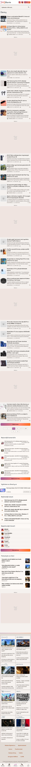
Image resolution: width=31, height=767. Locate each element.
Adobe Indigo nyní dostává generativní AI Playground (18, 165)
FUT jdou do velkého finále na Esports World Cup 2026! (7, 660)
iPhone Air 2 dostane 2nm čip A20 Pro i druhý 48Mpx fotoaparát (18, 322)
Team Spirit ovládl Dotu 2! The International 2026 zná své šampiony (11, 578)
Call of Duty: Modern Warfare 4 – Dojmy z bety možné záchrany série (22, 686)
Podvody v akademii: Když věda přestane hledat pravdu (7, 687)
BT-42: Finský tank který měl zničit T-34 (22, 713)
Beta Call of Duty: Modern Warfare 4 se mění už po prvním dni (12, 572)
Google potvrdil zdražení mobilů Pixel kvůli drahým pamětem (17, 361)
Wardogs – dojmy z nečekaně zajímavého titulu (22, 681)
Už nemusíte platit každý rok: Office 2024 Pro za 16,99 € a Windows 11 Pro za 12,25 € (18, 186)
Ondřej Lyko (9, 87)
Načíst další (15, 424)
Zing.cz (3, 574)
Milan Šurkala (10, 23)
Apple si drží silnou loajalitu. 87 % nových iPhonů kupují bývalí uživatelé (18, 196)
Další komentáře (15, 478)
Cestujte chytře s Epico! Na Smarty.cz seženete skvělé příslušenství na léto (18, 405)
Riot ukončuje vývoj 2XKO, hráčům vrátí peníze (7, 713)
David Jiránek (9, 77)
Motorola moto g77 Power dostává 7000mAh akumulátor (17, 342)
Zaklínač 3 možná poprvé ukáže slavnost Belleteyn (6, 734)
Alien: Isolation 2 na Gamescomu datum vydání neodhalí (12, 584)
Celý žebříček (15, 550)
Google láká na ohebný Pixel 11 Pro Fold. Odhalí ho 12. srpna (18, 259)
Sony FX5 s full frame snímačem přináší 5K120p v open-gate (18, 352)
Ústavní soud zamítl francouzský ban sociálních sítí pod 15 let (22, 729)
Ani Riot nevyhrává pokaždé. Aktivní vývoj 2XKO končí (22, 658)
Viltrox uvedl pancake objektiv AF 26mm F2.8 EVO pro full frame (18, 279)
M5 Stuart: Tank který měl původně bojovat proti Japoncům (21, 704)
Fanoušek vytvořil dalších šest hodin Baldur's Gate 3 (11, 560)
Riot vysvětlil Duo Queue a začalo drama (7, 703)
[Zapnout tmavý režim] (22, 2)
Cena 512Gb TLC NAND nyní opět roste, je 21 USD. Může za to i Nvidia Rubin (22, 735)
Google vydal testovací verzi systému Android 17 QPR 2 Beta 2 (18, 240)
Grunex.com (4, 568)
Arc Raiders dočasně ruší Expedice (7, 738)
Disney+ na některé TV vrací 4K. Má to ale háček (22, 740)
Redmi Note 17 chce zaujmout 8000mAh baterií (18, 332)
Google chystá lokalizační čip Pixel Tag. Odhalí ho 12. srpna (18, 175)
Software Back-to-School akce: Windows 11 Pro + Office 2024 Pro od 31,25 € (17, 28)
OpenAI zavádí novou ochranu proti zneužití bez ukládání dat (8, 676)
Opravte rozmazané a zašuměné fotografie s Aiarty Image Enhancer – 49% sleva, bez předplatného (17, 112)
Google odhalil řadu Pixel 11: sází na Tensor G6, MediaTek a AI (17, 101)
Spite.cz (3, 586)
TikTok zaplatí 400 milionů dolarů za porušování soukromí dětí (7, 682)
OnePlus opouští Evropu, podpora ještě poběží (18, 250)
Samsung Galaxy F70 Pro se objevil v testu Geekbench (17, 414)
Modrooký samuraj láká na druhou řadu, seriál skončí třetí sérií (22, 654)
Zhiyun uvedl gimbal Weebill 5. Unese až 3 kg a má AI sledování (18, 17)
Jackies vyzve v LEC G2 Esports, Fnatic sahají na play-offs (7, 708)
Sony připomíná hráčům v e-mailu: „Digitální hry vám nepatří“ (11, 566)
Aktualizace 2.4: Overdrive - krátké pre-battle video (22, 708)
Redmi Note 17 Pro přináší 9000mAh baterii (17, 269)
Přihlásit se (27, 2)
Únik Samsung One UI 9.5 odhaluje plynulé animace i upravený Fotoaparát (18, 81)
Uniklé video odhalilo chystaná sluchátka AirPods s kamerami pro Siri (18, 91)
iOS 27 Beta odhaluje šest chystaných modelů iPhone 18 (18, 156)
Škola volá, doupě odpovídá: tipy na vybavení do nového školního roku (17, 71)
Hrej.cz (3, 562)
